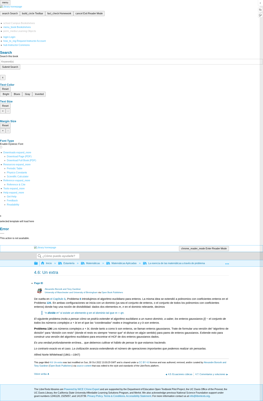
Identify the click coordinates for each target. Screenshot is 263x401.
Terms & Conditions (114, 396)
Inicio (48, 263)
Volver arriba (40, 374)
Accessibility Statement (138, 396)
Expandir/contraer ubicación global (227, 262)
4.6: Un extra (56, 362)
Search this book (9, 56)
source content (84, 365)
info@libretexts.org (199, 396)
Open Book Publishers (112, 292)
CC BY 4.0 (144, 362)
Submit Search (10, 67)
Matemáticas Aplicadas (124, 263)
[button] (12, 200)
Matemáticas (93, 263)
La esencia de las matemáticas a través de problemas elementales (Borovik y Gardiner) (195, 263)
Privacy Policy (95, 396)
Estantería (69, 263)
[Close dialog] (2, 233)
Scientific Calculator (17, 176)
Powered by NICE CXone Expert (82, 389)
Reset (5, 89)
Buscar (40, 256)
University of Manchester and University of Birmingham (71, 292)
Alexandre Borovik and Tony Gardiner (63, 289)
